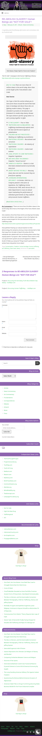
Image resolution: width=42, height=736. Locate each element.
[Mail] (27, 732)
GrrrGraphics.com (9, 535)
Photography (4, 728)
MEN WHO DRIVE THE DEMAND (18, 159)
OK (36, 363)
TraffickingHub (8, 514)
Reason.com (7, 474)
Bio (12, 726)
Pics (16, 726)
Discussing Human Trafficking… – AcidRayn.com (22, 288)
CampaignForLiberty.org (11, 497)
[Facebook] (30, 732)
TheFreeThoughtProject (11, 459)
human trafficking (34, 246)
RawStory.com (8, 478)
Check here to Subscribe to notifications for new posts (17, 347)
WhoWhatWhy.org (9, 490)
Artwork (6, 407)
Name (3, 322)
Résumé (12, 728)
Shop (22, 728)
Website (3, 333)
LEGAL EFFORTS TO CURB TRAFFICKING (20, 154)
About (8, 726)
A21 (5, 517)
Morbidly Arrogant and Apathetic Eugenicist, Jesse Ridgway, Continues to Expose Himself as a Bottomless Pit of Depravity (21, 608)
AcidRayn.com (11, 731)
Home (2, 726)
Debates (6, 404)
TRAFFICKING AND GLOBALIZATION (19, 125)
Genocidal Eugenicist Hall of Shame (14, 648)
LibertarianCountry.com (11, 532)
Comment (3, 306)
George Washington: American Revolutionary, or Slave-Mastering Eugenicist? (9, 258)
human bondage (24, 246)
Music (5, 410)
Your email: (5, 425)
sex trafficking (5, 248)
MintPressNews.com (10, 481)
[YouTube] (33, 732)
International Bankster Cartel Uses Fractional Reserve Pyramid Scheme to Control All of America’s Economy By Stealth (21, 666)
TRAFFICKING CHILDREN (15, 139)
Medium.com (8, 471)
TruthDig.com (8, 465)
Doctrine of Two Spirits (11, 660)
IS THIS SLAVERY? (13, 123)
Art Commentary (9, 394)
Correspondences (9, 401)
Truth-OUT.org (8, 468)
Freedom (16, 246)
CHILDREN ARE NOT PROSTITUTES (18, 135)
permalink (31, 248)
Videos (26, 726)
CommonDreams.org (10, 484)
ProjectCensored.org (10, 462)
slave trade (13, 248)
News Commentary (28, 25)
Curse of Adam (8, 588)
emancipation (9, 246)
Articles (6, 388)
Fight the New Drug (10, 511)
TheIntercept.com (9, 493)
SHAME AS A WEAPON (15, 163)
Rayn (5, 25)
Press (5, 413)
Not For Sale (11, 85)
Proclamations (8, 397)
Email (3, 328)
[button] (38, 732)
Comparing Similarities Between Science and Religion (20, 657)
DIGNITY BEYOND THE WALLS (17, 171)
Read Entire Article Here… (15, 202)
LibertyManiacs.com (10, 529)
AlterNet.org (7, 487)
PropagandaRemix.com (11, 538)
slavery (18, 248)
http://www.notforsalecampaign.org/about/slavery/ (16, 78)
